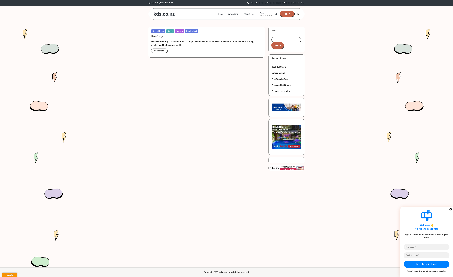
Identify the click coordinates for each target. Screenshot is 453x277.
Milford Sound (278, 73)
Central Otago (158, 31)
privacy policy (431, 271)
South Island (191, 31)
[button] (287, 14)
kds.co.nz (164, 14)
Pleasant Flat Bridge (281, 85)
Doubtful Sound (279, 67)
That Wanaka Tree (280, 79)
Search (275, 30)
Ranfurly (179, 31)
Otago (170, 31)
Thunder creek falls (281, 91)
